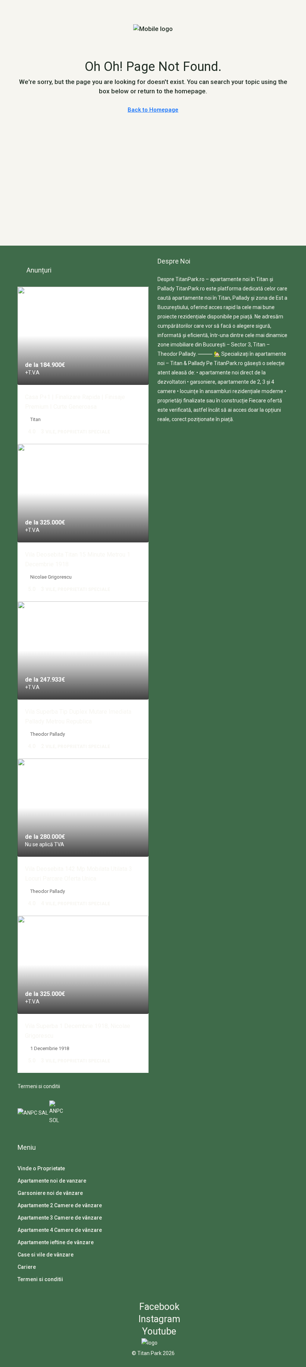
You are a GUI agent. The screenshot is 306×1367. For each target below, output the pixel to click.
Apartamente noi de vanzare (52, 1181)
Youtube (158, 1331)
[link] (83, 336)
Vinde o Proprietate (41, 1168)
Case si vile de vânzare (46, 1255)
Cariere (27, 1267)
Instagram (158, 1319)
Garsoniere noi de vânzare (50, 1193)
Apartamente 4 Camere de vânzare (60, 1230)
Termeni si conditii (39, 1086)
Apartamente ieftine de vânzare (56, 1242)
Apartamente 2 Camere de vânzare (60, 1205)
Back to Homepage (153, 109)
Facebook (158, 1306)
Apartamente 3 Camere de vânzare (60, 1218)
